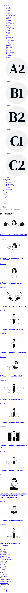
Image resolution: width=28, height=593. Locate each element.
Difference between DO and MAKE (12, 471)
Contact (5, 192)
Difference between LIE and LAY (11, 283)
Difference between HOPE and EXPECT (13, 422)
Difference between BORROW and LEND (13, 306)
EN (4, 194)
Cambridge (6, 5)
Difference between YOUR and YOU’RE (13, 353)
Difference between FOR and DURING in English (14, 446)
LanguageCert (7, 179)
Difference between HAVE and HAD (12, 520)
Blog (4, 191)
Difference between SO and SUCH (11, 376)
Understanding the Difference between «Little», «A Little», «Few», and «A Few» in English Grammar (13, 495)
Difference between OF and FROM (11, 399)
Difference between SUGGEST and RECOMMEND (11, 259)
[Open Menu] (0, 586)
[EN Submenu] (6, 589)
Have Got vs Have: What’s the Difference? (10, 544)
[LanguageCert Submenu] (11, 179)
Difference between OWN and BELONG (13, 235)
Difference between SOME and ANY (12, 329)
